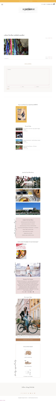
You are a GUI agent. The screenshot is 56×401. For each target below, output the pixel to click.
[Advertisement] (28, 25)
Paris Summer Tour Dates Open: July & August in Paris (31, 129)
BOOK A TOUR (2, 400)
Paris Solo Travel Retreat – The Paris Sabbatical (30, 147)
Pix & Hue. (36, 397)
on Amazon (35, 1)
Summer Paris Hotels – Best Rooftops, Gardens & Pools (31, 141)
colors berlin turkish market (14, 35)
